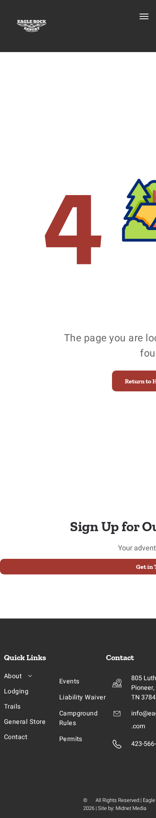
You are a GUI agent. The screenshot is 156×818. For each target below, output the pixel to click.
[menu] (144, 16)
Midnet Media (131, 808)
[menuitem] (36, 676)
